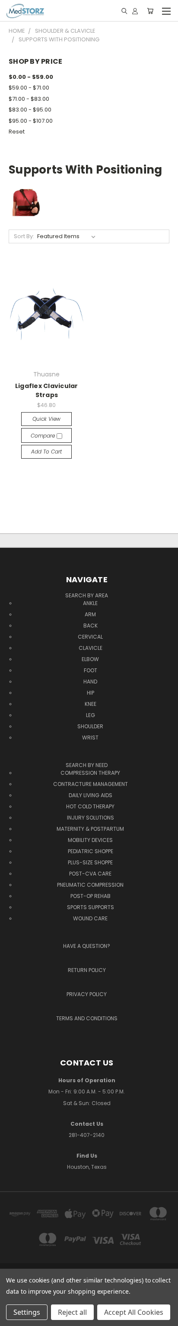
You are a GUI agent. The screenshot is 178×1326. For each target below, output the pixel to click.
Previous (13, 1311)
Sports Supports (90, 907)
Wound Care (90, 918)
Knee (90, 704)
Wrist (90, 737)
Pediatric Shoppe (90, 851)
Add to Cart (46, 451)
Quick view (46, 418)
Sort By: (24, 236)
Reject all (72, 1312)
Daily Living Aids (90, 795)
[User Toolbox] (135, 11)
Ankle (90, 603)
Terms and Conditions (87, 1018)
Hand (90, 681)
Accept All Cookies (133, 1312)
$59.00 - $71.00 (29, 88)
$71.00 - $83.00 (29, 99)
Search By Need (87, 765)
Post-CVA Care (90, 873)
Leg (90, 715)
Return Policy (87, 970)
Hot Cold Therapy (90, 806)
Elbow (90, 659)
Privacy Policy (87, 994)
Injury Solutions (90, 817)
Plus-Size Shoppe (90, 862)
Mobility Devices (90, 840)
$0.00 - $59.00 (31, 77)
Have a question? (86, 946)
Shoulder (90, 726)
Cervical (90, 636)
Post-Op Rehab (90, 896)
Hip (90, 692)
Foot (90, 670)
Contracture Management (90, 784)
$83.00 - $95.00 (30, 110)
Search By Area (86, 595)
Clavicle (90, 648)
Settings (26, 1312)
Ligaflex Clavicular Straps (46, 390)
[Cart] (150, 11)
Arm (90, 614)
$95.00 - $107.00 (31, 121)
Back (90, 625)
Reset (17, 131)
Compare (44, 435)
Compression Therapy (90, 772)
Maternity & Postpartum (90, 828)
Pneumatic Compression (90, 884)
